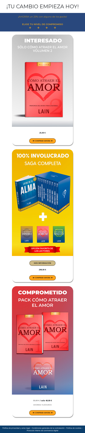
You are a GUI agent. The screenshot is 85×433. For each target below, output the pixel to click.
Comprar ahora (42, 141)
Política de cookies (73, 428)
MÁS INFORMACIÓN (42, 263)
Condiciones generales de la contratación (48, 428)
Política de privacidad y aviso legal (16, 428)
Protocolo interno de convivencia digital (42, 430)
